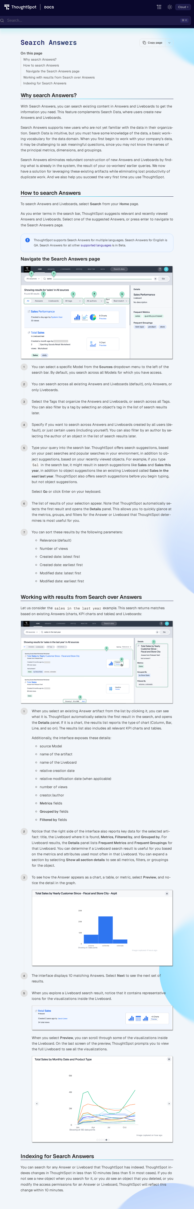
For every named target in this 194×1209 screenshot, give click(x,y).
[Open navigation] (159, 7)
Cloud (182, 7)
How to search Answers (41, 65)
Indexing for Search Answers (44, 83)
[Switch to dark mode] (169, 7)
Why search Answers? (40, 59)
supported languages (96, 245)
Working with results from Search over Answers (59, 77)
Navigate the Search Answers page (52, 71)
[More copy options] (169, 42)
